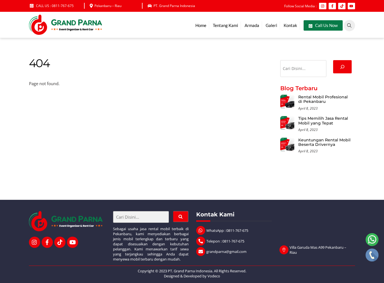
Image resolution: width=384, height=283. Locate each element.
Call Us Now (326, 25)
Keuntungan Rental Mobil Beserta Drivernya (324, 142)
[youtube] (72, 241)
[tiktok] (59, 241)
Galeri (271, 25)
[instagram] (34, 241)
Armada (252, 25)
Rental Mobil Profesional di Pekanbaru (323, 99)
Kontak (290, 25)
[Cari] (342, 66)
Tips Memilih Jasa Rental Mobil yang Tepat (323, 120)
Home (200, 25)
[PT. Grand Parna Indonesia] (65, 32)
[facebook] (47, 241)
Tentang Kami (225, 25)
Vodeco (213, 276)
